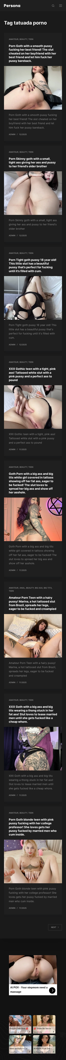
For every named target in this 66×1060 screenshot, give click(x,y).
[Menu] (60, 5)
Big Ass (39, 588)
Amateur (13, 39)
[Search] (53, 5)
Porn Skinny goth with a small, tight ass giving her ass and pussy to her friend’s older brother (32, 162)
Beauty (23, 39)
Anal (22, 588)
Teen (30, 39)
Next (53, 927)
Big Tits (48, 588)
